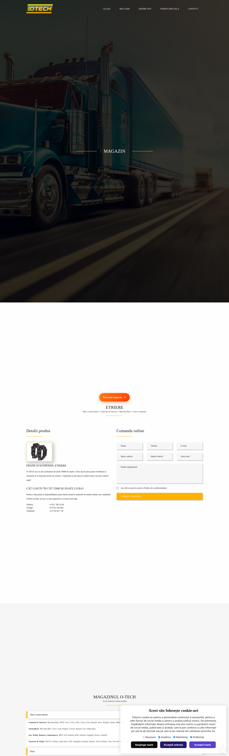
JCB (70, 742)
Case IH (115, 742)
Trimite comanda (131, 496)
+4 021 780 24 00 (56, 504)
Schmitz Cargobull (87, 735)
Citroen (72, 729)
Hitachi (92, 742)
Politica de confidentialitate (155, 488)
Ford (88, 722)
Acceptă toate (202, 744)
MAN (62, 722)
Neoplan (106, 722)
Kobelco (104, 742)
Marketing (182, 737)
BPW (61, 735)
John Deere (63, 742)
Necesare (150, 737)
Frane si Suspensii (139, 412)
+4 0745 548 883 (56, 508)
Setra (100, 722)
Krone (97, 735)
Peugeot (65, 729)
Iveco (67, 722)
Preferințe (198, 737)
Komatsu (85, 742)
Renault (94, 722)
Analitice (166, 737)
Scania (82, 722)
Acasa (107, 9)
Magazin (125, 9)
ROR (76, 735)
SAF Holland (69, 735)
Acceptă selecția (173, 744)
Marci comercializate (90, 412)
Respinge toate (144, 744)
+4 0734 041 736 (56, 511)
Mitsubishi (120, 722)
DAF (77, 722)
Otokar (112, 722)
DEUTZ (48, 742)
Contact (193, 9)
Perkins (55, 742)
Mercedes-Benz (125, 412)
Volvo (72, 722)
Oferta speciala (169, 9)
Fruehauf (103, 735)
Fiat (84, 729)
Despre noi (145, 9)
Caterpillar (77, 742)
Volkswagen (91, 729)
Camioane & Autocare (109, 412)
